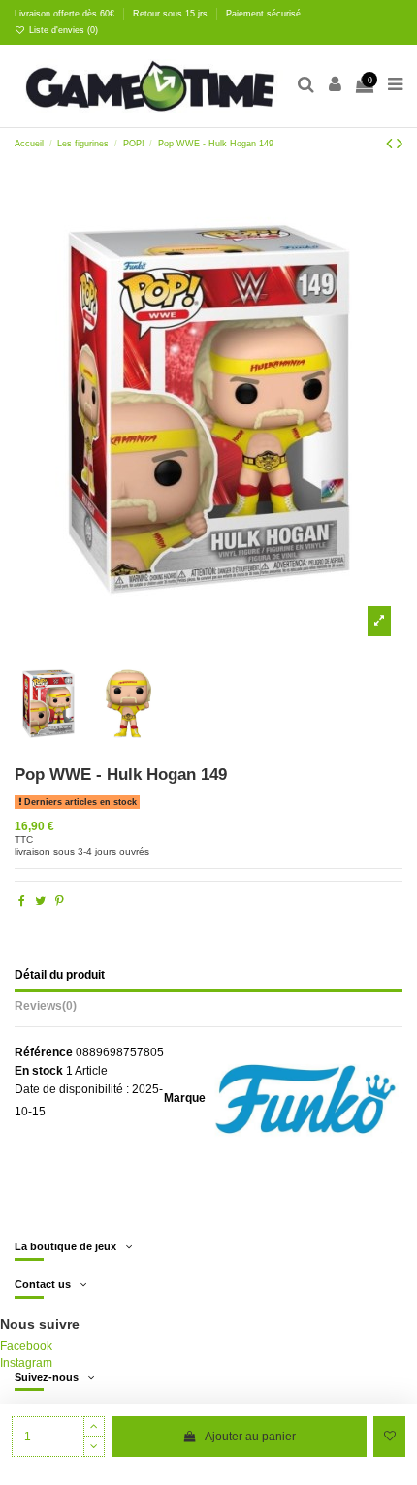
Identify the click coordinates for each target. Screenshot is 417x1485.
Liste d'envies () (62, 30)
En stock (39, 1071)
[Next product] (399, 143)
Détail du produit (60, 975)
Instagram (26, 1363)
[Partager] (21, 901)
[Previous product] (391, 143)
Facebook (26, 1346)
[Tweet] (40, 901)
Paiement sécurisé (263, 13)
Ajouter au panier (250, 1436)
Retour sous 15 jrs (171, 13)
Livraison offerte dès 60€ (66, 13)
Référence (44, 1052)
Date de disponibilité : (72, 1089)
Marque (185, 1098)
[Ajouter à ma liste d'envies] (389, 1436)
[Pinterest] (59, 901)
